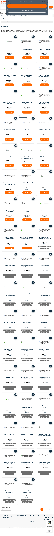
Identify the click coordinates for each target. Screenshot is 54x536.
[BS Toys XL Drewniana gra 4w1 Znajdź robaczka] (9, 176)
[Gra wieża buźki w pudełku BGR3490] (27, 176)
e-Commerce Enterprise (14, 527)
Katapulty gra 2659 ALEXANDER (44, 266)
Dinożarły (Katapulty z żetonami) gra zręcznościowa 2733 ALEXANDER (44, 351)
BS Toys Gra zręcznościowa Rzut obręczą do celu (9, 295)
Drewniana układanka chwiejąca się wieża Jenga (44, 435)
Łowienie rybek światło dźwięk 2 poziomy (27, 266)
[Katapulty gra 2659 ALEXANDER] (44, 259)
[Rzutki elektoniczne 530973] (27, 203)
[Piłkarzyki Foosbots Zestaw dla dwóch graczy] (27, 95)
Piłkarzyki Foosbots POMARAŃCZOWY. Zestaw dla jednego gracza (44, 77)
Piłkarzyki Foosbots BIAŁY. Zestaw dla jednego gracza (27, 49)
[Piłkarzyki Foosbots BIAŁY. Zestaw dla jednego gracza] (27, 41)
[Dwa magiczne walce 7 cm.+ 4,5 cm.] (27, 68)
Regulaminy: (20, 515)
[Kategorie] (51, 2)
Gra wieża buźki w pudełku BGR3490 (27, 183)
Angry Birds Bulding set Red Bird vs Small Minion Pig (9, 464)
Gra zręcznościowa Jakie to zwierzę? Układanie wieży (27, 464)
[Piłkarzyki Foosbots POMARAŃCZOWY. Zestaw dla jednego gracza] (44, 68)
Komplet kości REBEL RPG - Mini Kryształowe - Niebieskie (44, 295)
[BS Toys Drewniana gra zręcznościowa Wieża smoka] (27, 399)
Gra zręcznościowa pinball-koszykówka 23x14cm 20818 (9, 239)
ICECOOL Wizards (44, 156)
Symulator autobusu (9, 322)
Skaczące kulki (27, 294)
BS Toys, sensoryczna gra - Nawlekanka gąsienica (27, 238)
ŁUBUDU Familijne (9, 377)
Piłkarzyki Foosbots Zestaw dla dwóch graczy (27, 103)
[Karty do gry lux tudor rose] (44, 399)
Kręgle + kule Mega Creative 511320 (9, 210)
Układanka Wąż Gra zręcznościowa (9, 491)
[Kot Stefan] (9, 399)
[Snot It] (9, 150)
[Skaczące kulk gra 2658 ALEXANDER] (27, 371)
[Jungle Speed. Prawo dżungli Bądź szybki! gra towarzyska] (44, 456)
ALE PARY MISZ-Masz (9, 434)
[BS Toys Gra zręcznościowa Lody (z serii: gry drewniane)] (27, 150)
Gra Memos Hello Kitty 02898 (9, 350)
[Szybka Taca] (27, 123)
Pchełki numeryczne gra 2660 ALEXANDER (44, 378)
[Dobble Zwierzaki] (27, 315)
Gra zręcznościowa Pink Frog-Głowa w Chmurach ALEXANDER (44, 239)
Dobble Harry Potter (44, 129)
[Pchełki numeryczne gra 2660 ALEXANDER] (44, 371)
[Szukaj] (51, 7)
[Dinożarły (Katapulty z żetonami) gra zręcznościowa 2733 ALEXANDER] (44, 342)
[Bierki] (9, 41)
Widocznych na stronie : (6, 507)
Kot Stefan (9, 406)
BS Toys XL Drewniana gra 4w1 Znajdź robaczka (9, 183)
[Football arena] (44, 315)
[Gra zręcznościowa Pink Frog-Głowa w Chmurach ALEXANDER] (44, 230)
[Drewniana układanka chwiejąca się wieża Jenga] (44, 427)
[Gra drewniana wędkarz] (27, 427)
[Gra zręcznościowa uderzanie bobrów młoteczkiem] (27, 484)
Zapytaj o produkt (45, 248)
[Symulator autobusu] (9, 315)
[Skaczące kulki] (27, 287)
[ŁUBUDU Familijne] (9, 371)
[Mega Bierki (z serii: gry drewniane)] (27, 342)
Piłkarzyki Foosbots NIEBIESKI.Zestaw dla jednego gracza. (44, 104)
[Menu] (52, 521)
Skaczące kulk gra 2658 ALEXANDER (27, 378)
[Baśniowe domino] (44, 203)
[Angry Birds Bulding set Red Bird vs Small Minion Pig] (9, 456)
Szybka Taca (27, 129)
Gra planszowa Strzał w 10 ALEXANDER (9, 103)
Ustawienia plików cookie (42, 527)
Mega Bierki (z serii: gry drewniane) (27, 350)
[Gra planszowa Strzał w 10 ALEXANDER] (9, 95)
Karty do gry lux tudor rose (44, 406)
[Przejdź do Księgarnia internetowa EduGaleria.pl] (1, 15)
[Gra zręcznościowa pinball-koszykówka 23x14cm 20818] (9, 230)
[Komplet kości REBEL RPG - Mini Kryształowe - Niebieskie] (44, 287)
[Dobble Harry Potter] (44, 123)
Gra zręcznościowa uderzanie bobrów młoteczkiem (27, 492)
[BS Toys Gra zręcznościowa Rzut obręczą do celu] (9, 287)
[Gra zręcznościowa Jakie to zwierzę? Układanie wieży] (27, 456)
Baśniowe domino (44, 210)
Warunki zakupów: (6, 516)
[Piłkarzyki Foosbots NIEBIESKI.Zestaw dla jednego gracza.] (44, 95)
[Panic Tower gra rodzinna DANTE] (9, 68)
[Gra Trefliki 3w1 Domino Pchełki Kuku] (9, 123)
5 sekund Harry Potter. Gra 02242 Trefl (9, 266)
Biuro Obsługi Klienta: (46, 517)
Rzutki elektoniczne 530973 (27, 210)
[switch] (49, 530)
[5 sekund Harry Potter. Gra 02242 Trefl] (9, 259)
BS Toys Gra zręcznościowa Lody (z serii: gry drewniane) (27, 158)
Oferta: (32, 522)
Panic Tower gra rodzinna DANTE (9, 76)
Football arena (44, 322)
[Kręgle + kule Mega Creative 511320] (9, 203)
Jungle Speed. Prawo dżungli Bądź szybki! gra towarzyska (44, 464)
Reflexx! (44, 182)
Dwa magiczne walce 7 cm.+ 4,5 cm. (27, 76)
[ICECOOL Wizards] (44, 150)
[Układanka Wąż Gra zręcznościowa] (9, 484)
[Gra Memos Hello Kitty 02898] (9, 342)
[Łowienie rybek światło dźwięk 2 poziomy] (27, 259)
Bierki (9, 48)
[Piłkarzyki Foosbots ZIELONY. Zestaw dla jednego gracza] (44, 41)
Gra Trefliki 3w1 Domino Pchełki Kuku (9, 130)
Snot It (9, 156)
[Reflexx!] (44, 176)
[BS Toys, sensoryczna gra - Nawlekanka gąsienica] (27, 230)
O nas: (32, 515)
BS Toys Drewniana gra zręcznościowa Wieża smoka (27, 407)
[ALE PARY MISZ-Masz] (9, 427)
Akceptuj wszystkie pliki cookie (27, 6)
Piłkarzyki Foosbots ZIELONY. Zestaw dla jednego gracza (44, 49)
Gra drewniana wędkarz (27, 434)
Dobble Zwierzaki (27, 322)
